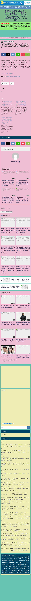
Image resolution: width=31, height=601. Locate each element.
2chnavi (3, 390)
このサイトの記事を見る (7, 73)
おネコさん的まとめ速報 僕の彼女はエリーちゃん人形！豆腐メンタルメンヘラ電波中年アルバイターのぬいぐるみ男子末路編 (15, 446)
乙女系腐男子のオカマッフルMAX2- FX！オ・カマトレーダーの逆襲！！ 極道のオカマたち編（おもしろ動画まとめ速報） (15, 452)
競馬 (2, 41)
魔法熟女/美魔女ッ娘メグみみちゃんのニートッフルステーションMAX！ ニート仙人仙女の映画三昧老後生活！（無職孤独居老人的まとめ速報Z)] (15, 458)
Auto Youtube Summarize (13, 76)
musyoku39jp (15, 161)
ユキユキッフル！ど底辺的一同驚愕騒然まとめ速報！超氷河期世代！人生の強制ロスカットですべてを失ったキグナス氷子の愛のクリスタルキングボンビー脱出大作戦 (15, 544)
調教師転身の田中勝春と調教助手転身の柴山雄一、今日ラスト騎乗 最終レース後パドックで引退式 (7, 120)
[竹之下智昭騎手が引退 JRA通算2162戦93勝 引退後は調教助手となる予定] (8, 108)
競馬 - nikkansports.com (9, 41)
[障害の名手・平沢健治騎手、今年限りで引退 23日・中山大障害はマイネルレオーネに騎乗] (22, 108)
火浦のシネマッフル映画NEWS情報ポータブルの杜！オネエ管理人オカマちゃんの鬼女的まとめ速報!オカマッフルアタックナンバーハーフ (15, 508)
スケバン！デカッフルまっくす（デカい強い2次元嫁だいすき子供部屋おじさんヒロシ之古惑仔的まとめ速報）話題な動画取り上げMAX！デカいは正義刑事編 (15, 524)
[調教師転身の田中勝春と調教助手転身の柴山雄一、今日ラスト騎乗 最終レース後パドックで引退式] (8, 125)
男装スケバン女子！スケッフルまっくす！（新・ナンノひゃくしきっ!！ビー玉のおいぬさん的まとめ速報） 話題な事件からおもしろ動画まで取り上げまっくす (15, 488)
